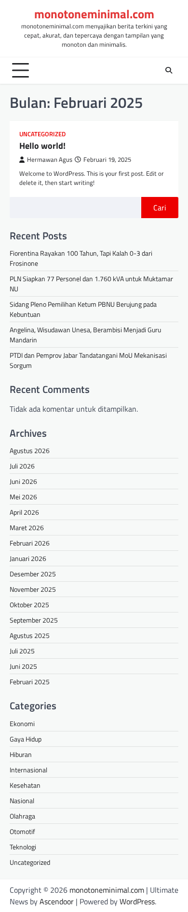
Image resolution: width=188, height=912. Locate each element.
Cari (159, 207)
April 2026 (24, 512)
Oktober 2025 (29, 604)
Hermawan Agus (49, 159)
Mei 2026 (23, 497)
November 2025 (33, 589)
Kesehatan (25, 785)
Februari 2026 (30, 543)
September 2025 (34, 620)
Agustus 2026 (30, 450)
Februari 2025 (30, 682)
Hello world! (42, 145)
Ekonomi (22, 723)
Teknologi (23, 847)
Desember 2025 (33, 574)
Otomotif (22, 831)
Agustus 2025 (30, 635)
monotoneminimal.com (94, 14)
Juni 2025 (23, 666)
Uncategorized (42, 134)
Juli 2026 (22, 466)
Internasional (28, 770)
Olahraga (22, 816)
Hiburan (21, 754)
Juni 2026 (23, 481)
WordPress (137, 901)
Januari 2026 (28, 558)
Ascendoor (57, 901)
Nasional (22, 800)
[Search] (168, 70)
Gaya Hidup (25, 739)
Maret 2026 (27, 527)
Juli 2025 (22, 651)
